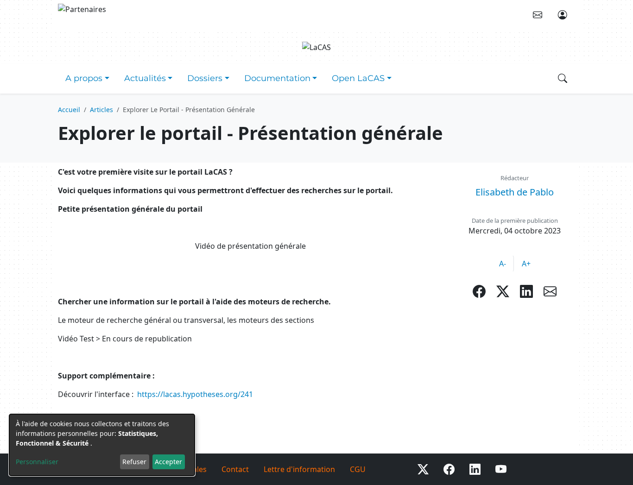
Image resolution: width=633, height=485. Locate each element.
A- (502, 263)
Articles (101, 109)
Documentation (277, 78)
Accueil (69, 109)
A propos (83, 78)
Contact (235, 469)
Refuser (134, 461)
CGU (358, 469)
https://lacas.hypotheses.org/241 (195, 394)
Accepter (168, 461)
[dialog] (102, 445)
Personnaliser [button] (37, 461)
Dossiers (204, 78)
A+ (526, 263)
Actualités (145, 78)
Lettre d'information (299, 469)
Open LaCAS (358, 78)
